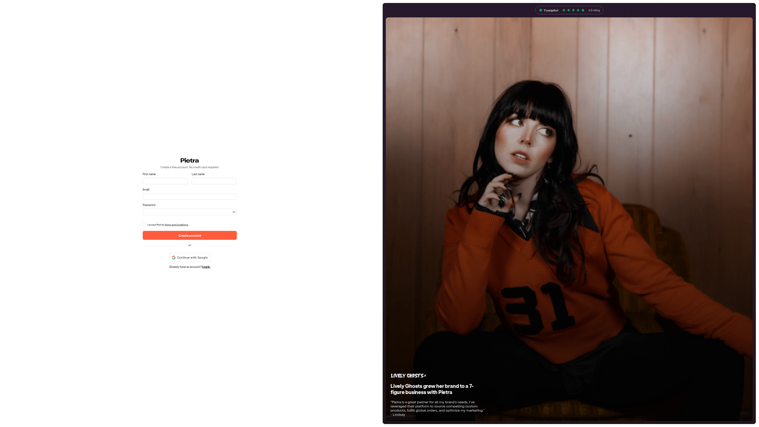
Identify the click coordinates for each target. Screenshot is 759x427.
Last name (198, 174)
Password (149, 205)
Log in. (206, 266)
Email (146, 189)
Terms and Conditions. (176, 224)
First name (149, 174)
